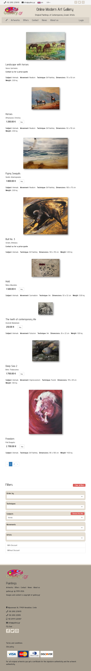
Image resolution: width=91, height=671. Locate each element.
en (42, 2)
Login (81, 20)
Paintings (11, 583)
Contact (35, 20)
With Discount (12, 545)
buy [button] (22, 122)
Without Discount (13, 550)
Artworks (15, 20)
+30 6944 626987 (14, 619)
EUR (48, 2)
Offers (26, 20)
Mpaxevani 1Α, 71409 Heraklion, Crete (22, 607)
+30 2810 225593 (15, 615)
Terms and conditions (14, 643)
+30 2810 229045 (15, 611)
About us (54, 20)
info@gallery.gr (29, 2)
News (44, 20)
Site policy (10, 647)
